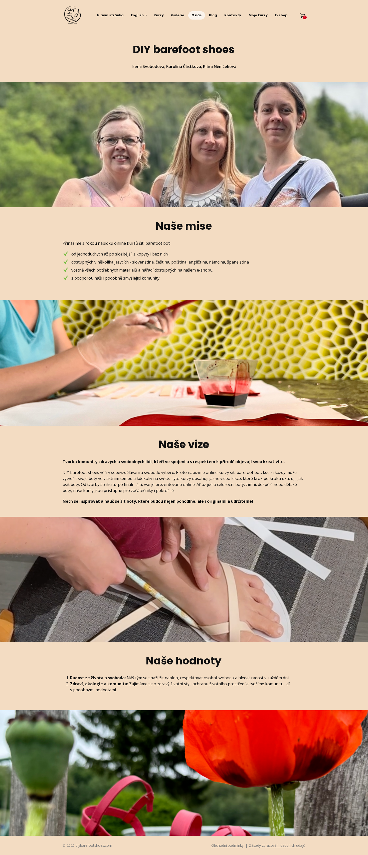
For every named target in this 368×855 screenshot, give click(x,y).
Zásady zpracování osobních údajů (277, 845)
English (137, 15)
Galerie (177, 15)
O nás (197, 15)
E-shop (281, 15)
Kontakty (232, 15)
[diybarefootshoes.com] (73, 15)
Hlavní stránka (110, 15)
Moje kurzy (258, 15)
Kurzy (159, 15)
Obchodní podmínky (227, 845)
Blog (213, 15)
